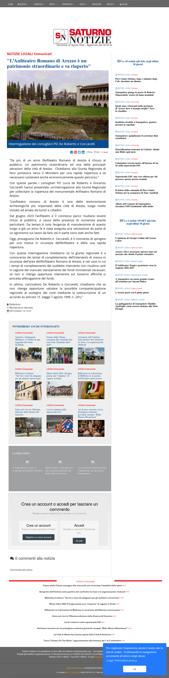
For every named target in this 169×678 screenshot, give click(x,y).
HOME (10, 4)
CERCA (83, 4)
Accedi (124, 4)
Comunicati (43, 53)
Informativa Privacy (75, 668)
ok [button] (134, 669)
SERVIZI (110, 4)
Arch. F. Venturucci (73, 672)
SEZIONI (22, 4)
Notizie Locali (20, 53)
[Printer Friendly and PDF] (97, 152)
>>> (124, 585)
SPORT (52, 4)
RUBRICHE (38, 4)
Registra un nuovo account (38, 537)
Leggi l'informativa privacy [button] (122, 660)
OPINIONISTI (67, 4)
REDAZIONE (96, 4)
